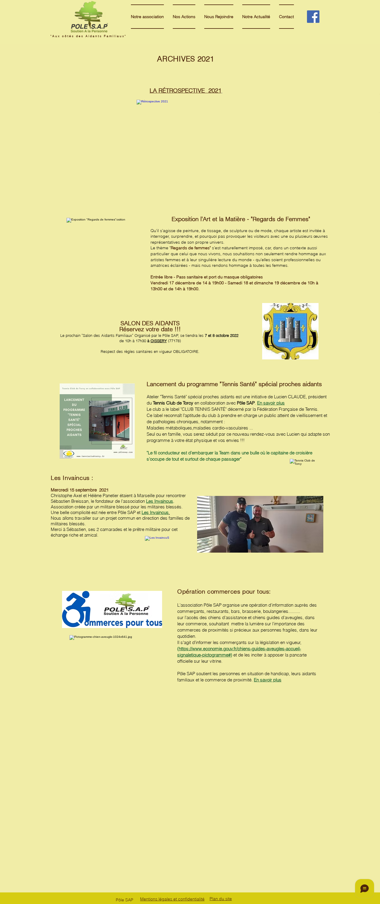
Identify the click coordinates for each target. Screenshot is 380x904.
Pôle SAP (127, 512)
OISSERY (159, 340)
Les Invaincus (159, 501)
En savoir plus (271, 403)
